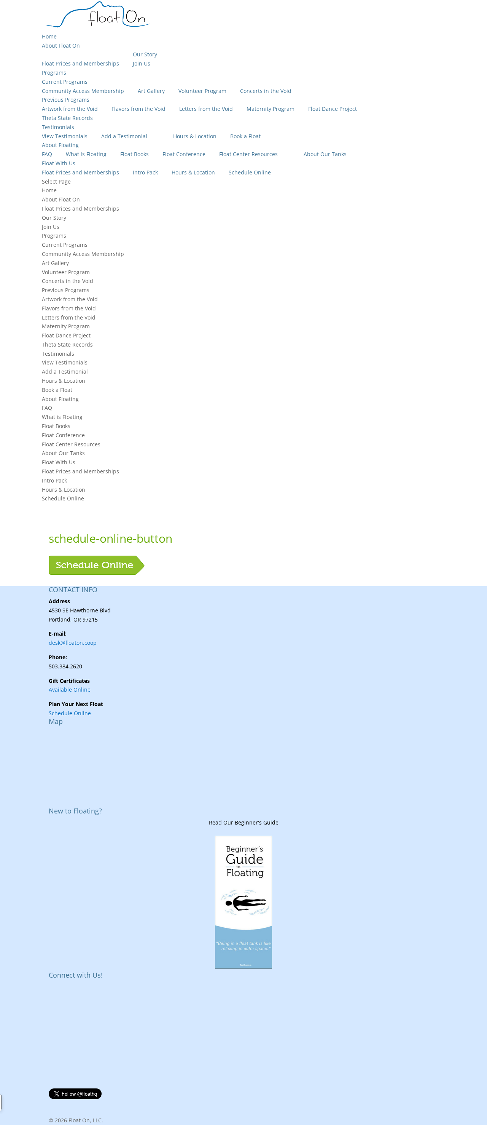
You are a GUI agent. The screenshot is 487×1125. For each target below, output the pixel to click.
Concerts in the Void (265, 90)
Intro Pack (145, 172)
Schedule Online (250, 172)
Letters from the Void (206, 108)
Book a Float (245, 136)
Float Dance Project (332, 108)
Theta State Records (67, 117)
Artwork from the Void (70, 108)
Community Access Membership (83, 90)
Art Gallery (151, 90)
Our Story (145, 54)
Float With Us (58, 163)
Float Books (134, 154)
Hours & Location (194, 136)
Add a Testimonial (124, 136)
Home (49, 36)
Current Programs (65, 81)
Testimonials (58, 127)
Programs (54, 72)
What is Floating (86, 154)
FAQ (47, 154)
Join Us (141, 63)
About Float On (61, 45)
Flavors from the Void (138, 108)
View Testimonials (65, 136)
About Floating (60, 145)
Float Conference (183, 154)
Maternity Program (270, 108)
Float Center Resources (248, 154)
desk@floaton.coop (73, 642)
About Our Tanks (325, 154)
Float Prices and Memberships (80, 63)
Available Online (70, 689)
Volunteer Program (202, 90)
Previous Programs (65, 99)
